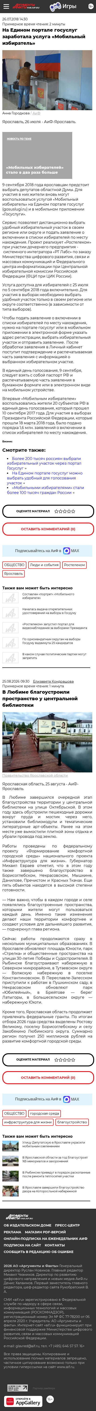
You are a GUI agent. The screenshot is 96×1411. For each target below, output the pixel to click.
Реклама (12, 1232)
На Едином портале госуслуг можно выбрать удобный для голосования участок (44, 478)
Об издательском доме (27, 1225)
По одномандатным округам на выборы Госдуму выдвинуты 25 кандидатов (51, 641)
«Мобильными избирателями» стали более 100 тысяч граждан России (45, 490)
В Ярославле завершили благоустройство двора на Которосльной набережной (53, 1189)
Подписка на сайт (22, 1245)
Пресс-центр (67, 1225)
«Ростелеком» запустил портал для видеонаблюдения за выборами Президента (54, 626)
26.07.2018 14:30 (14, 19)
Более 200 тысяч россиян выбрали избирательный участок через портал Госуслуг (44, 463)
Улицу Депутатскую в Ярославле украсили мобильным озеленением (53, 1144)
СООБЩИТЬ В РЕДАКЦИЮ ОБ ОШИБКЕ (38, 1252)
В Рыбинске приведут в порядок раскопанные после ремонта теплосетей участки (56, 1174)
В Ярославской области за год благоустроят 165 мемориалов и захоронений (55, 1159)
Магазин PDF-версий (45, 1232)
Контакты (55, 1245)
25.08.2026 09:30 (15, 681)
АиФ (36, 113)
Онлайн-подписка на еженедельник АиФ (45, 1239)
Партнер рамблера (44, 1388)
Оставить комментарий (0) (48, 529)
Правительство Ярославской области (35, 775)
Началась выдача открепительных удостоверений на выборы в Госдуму (49, 611)
